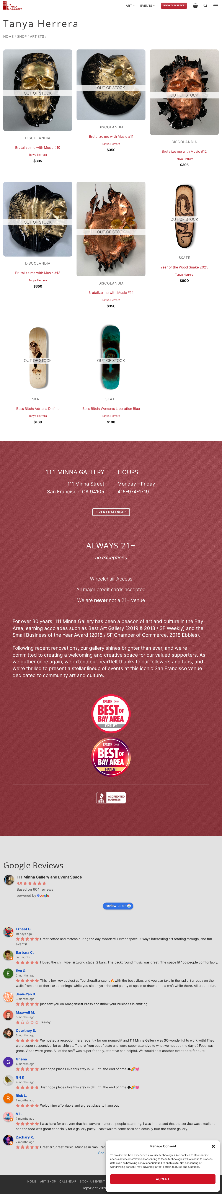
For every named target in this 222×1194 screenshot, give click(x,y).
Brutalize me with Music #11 (111, 136)
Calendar (67, 1181)
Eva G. (21, 970)
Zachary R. (25, 1137)
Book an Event (92, 1181)
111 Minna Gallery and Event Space (49, 877)
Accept (163, 1179)
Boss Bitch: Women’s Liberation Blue (111, 409)
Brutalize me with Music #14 (111, 293)
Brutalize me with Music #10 (37, 148)
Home (8, 36)
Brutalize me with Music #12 (184, 151)
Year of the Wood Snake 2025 (184, 267)
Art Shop (48, 1181)
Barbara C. (25, 952)
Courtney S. (26, 1030)
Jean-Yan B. (26, 994)
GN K (20, 1077)
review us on (116, 905)
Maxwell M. (25, 1012)
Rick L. (21, 1095)
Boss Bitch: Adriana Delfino (37, 409)
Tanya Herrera (38, 154)
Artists (37, 36)
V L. (19, 1114)
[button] (213, 1146)
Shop (22, 36)
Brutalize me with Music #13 (37, 273)
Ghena (21, 1059)
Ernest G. (24, 929)
